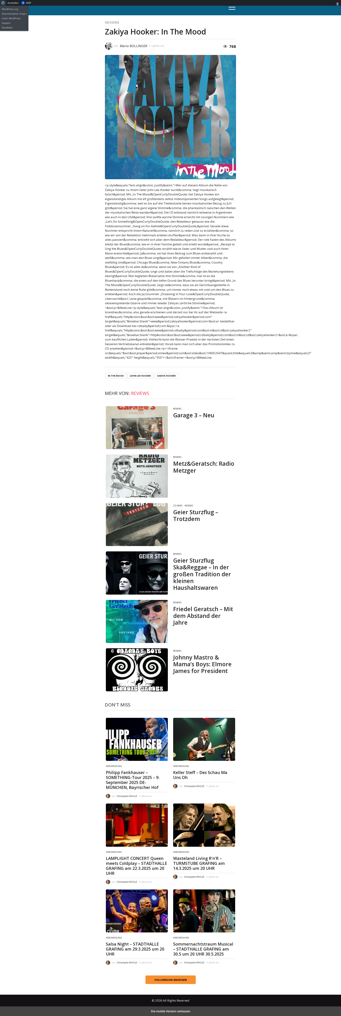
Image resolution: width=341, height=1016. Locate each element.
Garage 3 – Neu (193, 415)
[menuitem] (3, 3)
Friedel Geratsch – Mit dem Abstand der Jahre (203, 615)
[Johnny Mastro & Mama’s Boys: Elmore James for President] (137, 669)
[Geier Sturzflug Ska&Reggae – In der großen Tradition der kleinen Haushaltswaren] (137, 572)
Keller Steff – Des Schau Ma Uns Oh (200, 775)
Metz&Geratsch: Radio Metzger (203, 467)
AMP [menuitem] (28, 2)
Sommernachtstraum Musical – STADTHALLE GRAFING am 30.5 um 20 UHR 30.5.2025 (203, 949)
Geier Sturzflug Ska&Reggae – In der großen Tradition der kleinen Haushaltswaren (202, 574)
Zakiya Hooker (166, 375)
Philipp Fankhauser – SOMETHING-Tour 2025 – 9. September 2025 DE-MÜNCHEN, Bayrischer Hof (132, 780)
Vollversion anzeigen (170, 980)
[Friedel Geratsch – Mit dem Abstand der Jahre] (137, 621)
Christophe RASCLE (127, 796)
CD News (177, 505)
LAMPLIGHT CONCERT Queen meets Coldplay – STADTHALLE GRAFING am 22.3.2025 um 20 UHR (136, 865)
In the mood (116, 375)
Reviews (112, 22)
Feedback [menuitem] (7, 27)
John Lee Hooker (140, 375)
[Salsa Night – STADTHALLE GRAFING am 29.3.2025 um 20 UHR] (137, 910)
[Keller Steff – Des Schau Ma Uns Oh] (204, 739)
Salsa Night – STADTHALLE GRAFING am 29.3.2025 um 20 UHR (135, 949)
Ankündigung (114, 766)
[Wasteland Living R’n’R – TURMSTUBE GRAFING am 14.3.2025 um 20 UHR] (204, 825)
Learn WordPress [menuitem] (11, 18)
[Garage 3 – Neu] (137, 427)
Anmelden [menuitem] (13, 2)
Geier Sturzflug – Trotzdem (195, 515)
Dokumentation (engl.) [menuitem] (14, 13)
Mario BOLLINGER (133, 46)
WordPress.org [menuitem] (10, 9)
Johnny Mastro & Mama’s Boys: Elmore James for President (202, 664)
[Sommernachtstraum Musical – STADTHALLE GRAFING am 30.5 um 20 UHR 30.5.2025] (204, 910)
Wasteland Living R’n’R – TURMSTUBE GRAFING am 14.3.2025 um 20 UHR (199, 863)
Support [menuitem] (6, 23)
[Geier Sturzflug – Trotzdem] (137, 524)
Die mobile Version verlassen (170, 1011)
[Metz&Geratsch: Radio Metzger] (137, 476)
